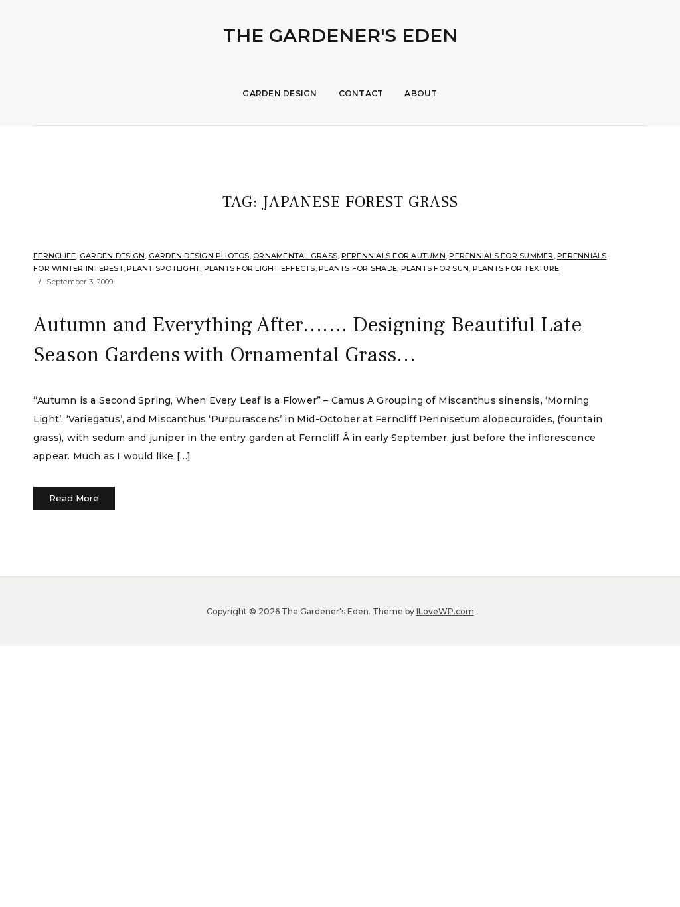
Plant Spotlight (163, 268)
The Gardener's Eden (340, 35)
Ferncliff (54, 255)
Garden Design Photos (199, 255)
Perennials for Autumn (393, 255)
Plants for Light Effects (259, 268)
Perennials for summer (501, 255)
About (420, 93)
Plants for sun (435, 268)
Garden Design (279, 93)
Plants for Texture (516, 268)
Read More (74, 498)
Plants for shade (358, 268)
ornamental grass (295, 255)
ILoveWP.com (445, 611)
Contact (361, 93)
